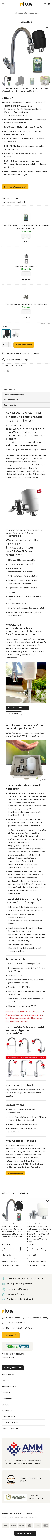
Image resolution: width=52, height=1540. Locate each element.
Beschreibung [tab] (9, 389)
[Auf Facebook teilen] (4, 371)
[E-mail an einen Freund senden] (8, 371)
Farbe (4, 326)
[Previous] (6, 50)
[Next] (46, 50)
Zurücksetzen (45, 324)
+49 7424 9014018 (15, 1323)
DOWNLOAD (14, 1131)
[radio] (6, 334)
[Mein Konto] (45, 4)
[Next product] (26, 17)
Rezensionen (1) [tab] (10, 405)
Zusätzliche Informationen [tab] (14, 395)
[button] (3, 4)
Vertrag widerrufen (25, 1533)
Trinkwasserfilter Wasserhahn (26, 13)
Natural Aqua (8, 1357)
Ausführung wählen (11, 1249)
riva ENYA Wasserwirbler (26, 266)
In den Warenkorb (24, 344)
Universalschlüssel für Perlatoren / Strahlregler (26, 304)
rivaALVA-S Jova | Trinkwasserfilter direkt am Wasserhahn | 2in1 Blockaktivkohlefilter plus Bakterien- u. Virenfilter (13, 1231)
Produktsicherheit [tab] (11, 400)
